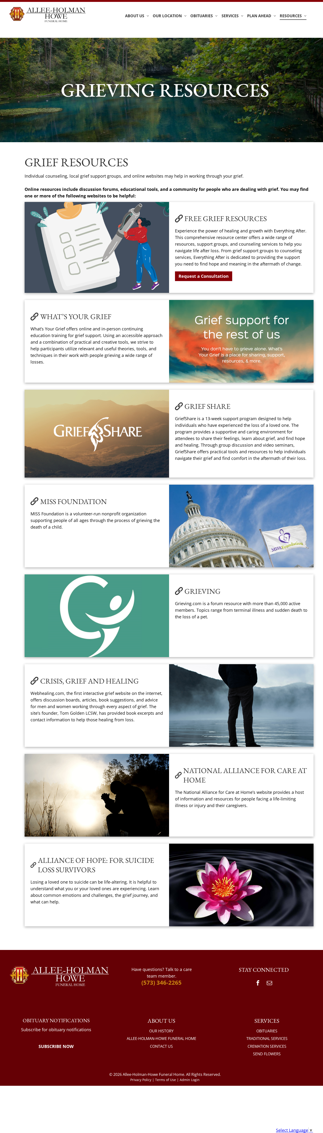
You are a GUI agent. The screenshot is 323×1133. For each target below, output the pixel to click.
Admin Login (190, 1079)
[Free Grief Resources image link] (97, 247)
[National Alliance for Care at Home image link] (97, 795)
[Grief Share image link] (97, 434)
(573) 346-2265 (161, 982)
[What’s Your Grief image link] (241, 341)
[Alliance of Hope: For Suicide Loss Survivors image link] (241, 885)
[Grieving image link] (97, 615)
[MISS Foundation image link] (241, 526)
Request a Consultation (204, 276)
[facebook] (258, 983)
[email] (270, 983)
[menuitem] (137, 16)
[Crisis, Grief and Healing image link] (241, 705)
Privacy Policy (140, 1079)
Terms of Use (165, 1079)
